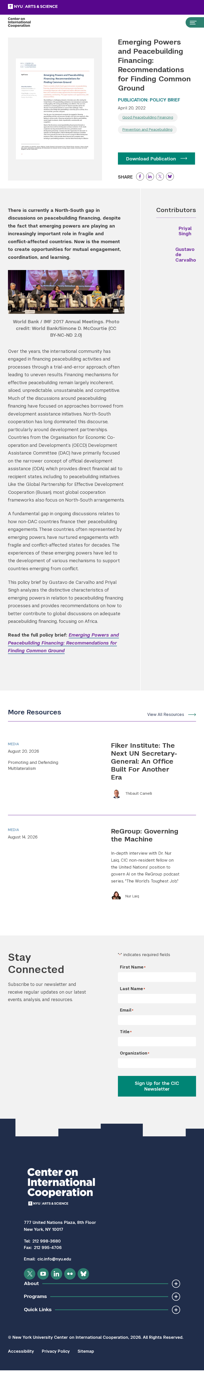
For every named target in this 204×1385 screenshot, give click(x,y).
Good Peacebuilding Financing (147, 117)
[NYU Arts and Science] (45, 6)
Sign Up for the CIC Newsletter (157, 1086)
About (31, 1283)
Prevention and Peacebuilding (147, 129)
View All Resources (165, 714)
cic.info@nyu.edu (54, 1259)
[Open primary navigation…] (191, 22)
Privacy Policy (56, 1351)
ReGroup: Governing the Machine (144, 835)
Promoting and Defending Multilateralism (33, 765)
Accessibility (21, 1351)
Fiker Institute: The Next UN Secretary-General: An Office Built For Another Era (144, 761)
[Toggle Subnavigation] (176, 1284)
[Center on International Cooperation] (24, 22)
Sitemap (86, 1351)
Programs (35, 1296)
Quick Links (37, 1309)
